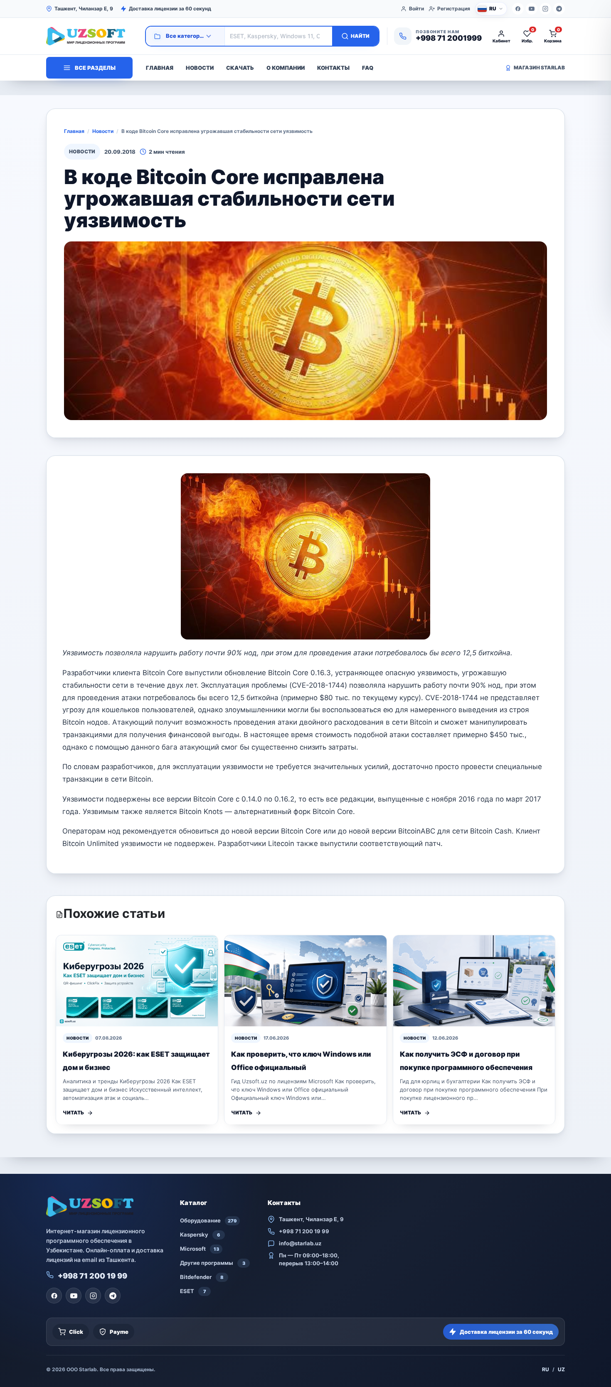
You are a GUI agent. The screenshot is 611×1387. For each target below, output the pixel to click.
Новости (200, 67)
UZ (561, 1369)
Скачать (240, 67)
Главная (159, 67)
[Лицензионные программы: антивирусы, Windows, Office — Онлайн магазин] (92, 36)
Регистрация (453, 8)
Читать (73, 1112)
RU (545, 1369)
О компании (285, 67)
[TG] (559, 9)
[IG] (545, 9)
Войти (416, 8)
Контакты (333, 67)
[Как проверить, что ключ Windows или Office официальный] (305, 980)
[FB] (518, 9)
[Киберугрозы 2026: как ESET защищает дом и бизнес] (137, 980)
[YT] (531, 9)
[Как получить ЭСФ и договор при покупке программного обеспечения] (474, 980)
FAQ (367, 67)
